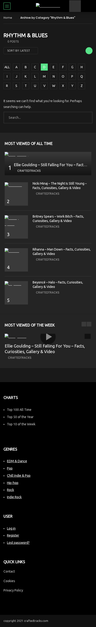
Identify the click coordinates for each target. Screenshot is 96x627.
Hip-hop (12, 483)
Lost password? (18, 543)
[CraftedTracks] (48, 6)
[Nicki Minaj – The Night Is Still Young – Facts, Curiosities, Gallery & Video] (16, 185)
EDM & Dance (17, 461)
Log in (11, 528)
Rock (10, 490)
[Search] (90, 6)
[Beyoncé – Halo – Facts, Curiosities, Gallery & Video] (16, 284)
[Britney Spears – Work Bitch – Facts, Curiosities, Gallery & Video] (16, 221)
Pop (10, 468)
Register (13, 535)
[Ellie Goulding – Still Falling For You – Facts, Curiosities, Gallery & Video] (48, 155)
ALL (7, 67)
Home (7, 18)
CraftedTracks (29, 171)
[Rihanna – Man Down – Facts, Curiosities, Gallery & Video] (16, 251)
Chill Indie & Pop (19, 475)
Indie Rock (14, 497)
